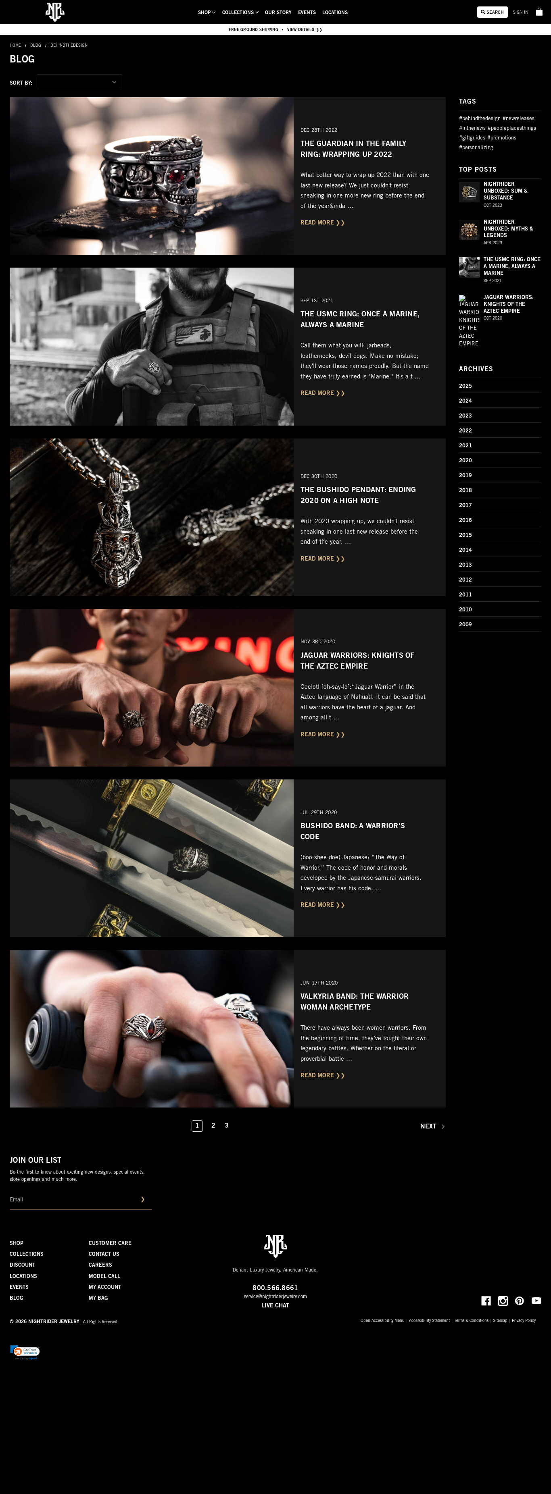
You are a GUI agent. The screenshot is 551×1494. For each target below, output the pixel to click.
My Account (105, 1287)
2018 (465, 491)
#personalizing (476, 148)
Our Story (278, 12)
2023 (465, 416)
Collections (27, 1254)
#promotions (501, 138)
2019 (465, 476)
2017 (465, 506)
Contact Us (104, 1254)
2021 (465, 446)
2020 (465, 461)
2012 (465, 580)
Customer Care (110, 1244)
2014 (465, 550)
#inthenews (472, 128)
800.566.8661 (275, 1288)
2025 (465, 386)
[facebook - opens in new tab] (486, 1301)
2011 (465, 595)
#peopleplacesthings (512, 128)
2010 (465, 610)
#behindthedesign (480, 119)
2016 (465, 521)
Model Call (104, 1277)
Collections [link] (238, 12)
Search (494, 12)
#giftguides (472, 138)
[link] (534, 10)
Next (429, 1127)
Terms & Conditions (471, 1321)
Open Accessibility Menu (383, 1321)
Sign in (520, 12)
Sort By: (21, 83)
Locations (335, 12)
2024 (465, 401)
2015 (465, 535)
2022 (465, 431)
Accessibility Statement (429, 1321)
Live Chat (275, 1306)
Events (307, 12)
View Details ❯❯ (305, 30)
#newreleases (518, 119)
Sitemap (500, 1321)
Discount (22, 1265)
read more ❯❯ (323, 223)
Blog (16, 1298)
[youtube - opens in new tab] (536, 1301)
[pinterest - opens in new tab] (519, 1301)
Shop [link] (204, 12)
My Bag (98, 1298)
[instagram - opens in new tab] (503, 1301)
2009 (465, 625)
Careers (100, 1265)
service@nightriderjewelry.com (275, 1297)
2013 (465, 565)
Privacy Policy (524, 1321)
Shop (16, 1244)
